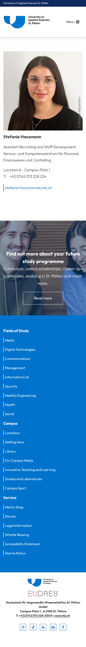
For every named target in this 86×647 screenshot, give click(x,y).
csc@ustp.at (62, 616)
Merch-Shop (14, 507)
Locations (12, 433)
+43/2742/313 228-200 (35, 616)
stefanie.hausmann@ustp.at (28, 187)
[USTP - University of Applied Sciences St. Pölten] (27, 22)
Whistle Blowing (17, 535)
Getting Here (14, 442)
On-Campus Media (19, 460)
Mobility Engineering (20, 395)
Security (11, 386)
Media (9, 340)
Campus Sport (15, 488)
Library (10, 451)
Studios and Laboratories (23, 479)
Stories (10, 516)
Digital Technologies (20, 349)
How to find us (15, 553)
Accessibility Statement (22, 544)
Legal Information (18, 525)
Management (15, 368)
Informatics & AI (17, 377)
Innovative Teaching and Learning (30, 470)
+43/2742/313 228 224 (28, 176)
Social (9, 414)
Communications (17, 359)
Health (10, 405)
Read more (43, 298)
